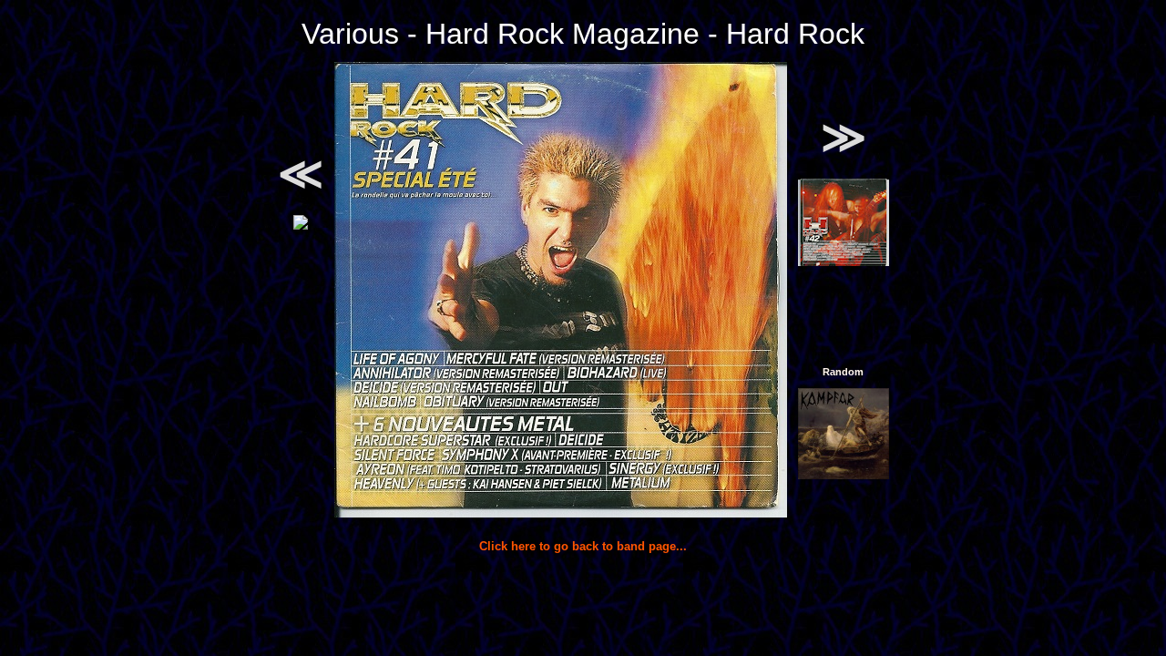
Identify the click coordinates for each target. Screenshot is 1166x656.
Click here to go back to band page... (583, 546)
